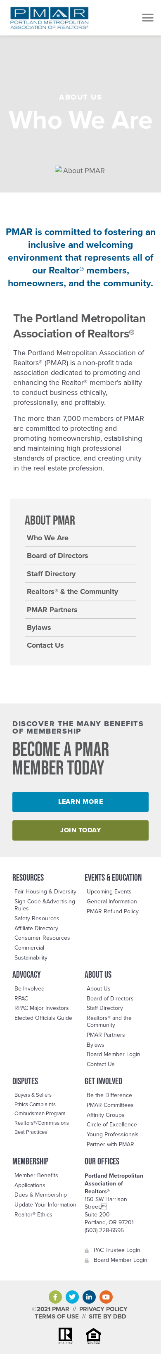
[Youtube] (106, 1297)
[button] (147, 17)
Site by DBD (107, 1316)
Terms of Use (57, 1316)
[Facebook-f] (55, 1297)
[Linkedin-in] (89, 1297)
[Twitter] (72, 1297)
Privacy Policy (103, 1309)
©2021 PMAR (50, 1309)
